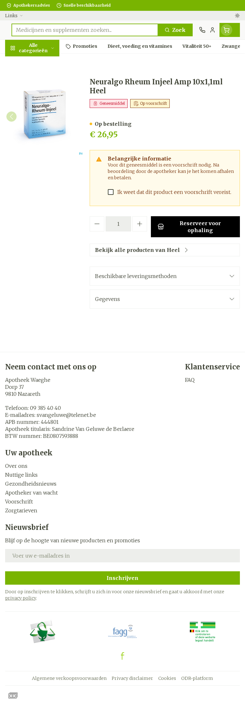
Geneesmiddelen (41, 208)
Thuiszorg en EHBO (41, 178)
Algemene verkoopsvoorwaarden (69, 678)
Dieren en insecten (41, 193)
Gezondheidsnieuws (30, 484)
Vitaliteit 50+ (41, 143)
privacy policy (20, 598)
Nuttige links (21, 475)
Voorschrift (19, 501)
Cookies (167, 678)
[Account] (212, 30)
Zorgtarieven (21, 510)
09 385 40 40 (45, 408)
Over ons (16, 466)
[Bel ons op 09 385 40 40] (202, 30)
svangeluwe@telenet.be (66, 415)
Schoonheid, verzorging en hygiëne (41, 81)
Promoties (19, 61)
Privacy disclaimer (132, 678)
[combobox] (84, 30)
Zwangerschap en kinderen (41, 125)
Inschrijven (122, 578)
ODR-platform (197, 678)
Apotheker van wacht (31, 492)
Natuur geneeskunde (41, 161)
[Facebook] (122, 656)
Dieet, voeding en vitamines (41, 105)
